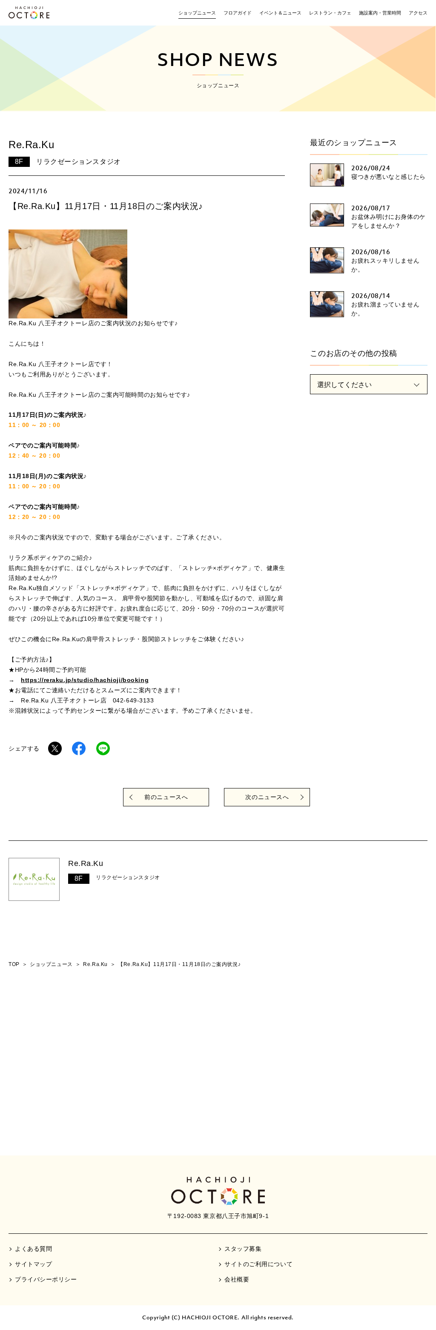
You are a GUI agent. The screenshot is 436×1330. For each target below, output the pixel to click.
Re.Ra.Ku (85, 863)
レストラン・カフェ (330, 12)
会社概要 (236, 1279)
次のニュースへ (267, 797)
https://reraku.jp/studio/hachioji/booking (85, 679)
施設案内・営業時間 (380, 12)
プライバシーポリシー (46, 1279)
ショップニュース (197, 12)
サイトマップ (33, 1264)
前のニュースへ (166, 797)
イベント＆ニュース (280, 12)
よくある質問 (33, 1248)
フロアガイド (238, 12)
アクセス (418, 12)
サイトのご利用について (258, 1264)
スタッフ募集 (242, 1248)
